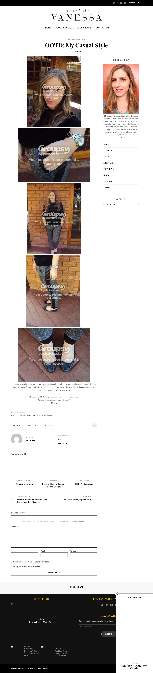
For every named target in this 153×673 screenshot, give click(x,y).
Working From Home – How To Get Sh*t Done (62, 653)
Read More (62, 443)
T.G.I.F (61, 439)
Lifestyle (108, 163)
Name (14, 551)
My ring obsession (24, 484)
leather (29, 415)
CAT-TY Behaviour (84, 484)
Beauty (106, 144)
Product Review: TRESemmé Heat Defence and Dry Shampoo (32, 499)
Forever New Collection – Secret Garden (54, 485)
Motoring (108, 169)
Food (106, 156)
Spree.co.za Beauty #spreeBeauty (76, 498)
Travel (106, 187)
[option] (24, 472)
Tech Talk (108, 181)
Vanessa (78, 51)
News (106, 175)
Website (73, 551)
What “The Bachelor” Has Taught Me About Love (31, 652)
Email (44, 551)
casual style (22, 415)
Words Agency (43, 668)
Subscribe (109, 634)
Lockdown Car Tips (41, 622)
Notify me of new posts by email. (26, 566)
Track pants (36, 415)
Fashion (70, 39)
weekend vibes (46, 415)
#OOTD (14, 415)
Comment (15, 526)
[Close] (116, 593)
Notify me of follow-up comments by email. (31, 562)
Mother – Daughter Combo (134, 667)
